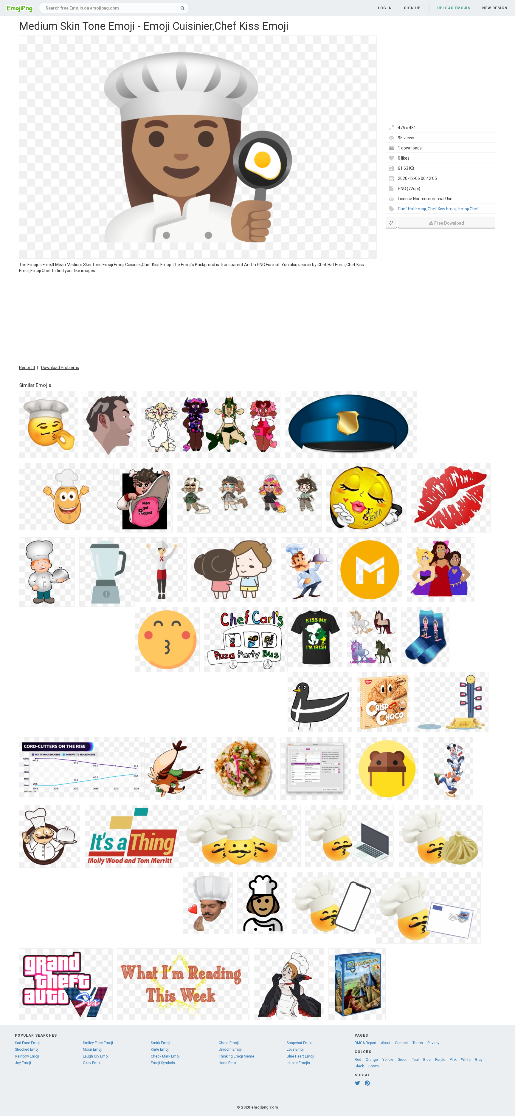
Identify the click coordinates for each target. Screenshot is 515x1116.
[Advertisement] (198, 318)
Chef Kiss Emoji (442, 208)
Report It (27, 367)
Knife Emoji (160, 1049)
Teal (415, 1060)
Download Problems (60, 367)
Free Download (449, 223)
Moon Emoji (92, 1049)
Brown (373, 1066)
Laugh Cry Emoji (96, 1056)
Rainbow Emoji (27, 1056)
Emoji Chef (468, 208)
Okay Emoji (92, 1063)
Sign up (412, 8)
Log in (385, 8)
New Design (495, 8)
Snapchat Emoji (299, 1043)
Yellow (387, 1060)
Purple (440, 1060)
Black (359, 1066)
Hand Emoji (228, 1063)
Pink (453, 1060)
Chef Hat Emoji (412, 208)
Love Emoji (296, 1049)
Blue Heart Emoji (300, 1056)
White (466, 1060)
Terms (417, 1043)
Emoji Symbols (163, 1063)
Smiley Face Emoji (98, 1043)
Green (402, 1060)
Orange (372, 1060)
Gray (479, 1060)
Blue (427, 1060)
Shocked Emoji (27, 1049)
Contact (401, 1043)
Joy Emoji (23, 1063)
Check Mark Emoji (165, 1056)
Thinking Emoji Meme (236, 1056)
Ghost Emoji (229, 1043)
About (385, 1043)
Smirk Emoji (160, 1043)
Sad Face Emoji (27, 1043)
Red (358, 1060)
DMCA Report (365, 1043)
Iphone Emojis (298, 1063)
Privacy (433, 1043)
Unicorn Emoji (230, 1049)
